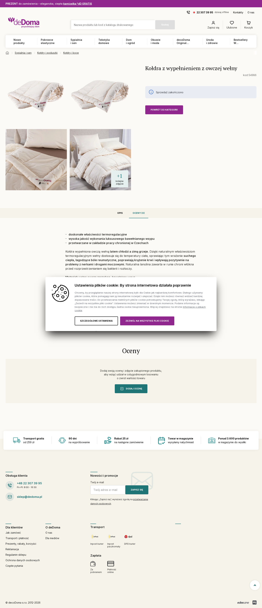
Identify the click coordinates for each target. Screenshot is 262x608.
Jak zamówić (13, 532)
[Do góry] (255, 585)
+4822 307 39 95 (29, 483)
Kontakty (238, 12)
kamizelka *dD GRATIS (77, 3)
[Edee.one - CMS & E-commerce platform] (243, 602)
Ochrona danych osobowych (23, 560)
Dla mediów (52, 538)
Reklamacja (12, 549)
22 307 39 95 (205, 12)
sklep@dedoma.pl (29, 497)
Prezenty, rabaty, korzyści (21, 543)
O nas (251, 12)
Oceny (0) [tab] (139, 213)
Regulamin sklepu (16, 554)
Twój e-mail (97, 482)
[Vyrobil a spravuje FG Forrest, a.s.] (254, 602)
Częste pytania (14, 565)
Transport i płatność (17, 538)
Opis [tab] (120, 213)
